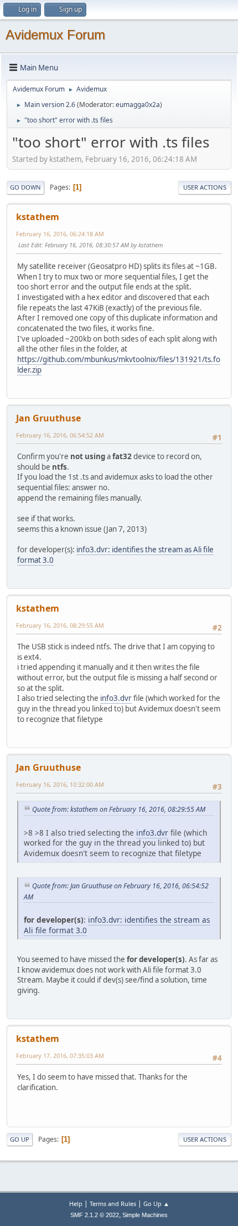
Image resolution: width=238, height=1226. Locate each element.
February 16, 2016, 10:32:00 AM (60, 784)
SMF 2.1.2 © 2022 (94, 1215)
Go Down (25, 187)
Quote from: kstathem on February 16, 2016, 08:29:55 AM (118, 809)
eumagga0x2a (138, 104)
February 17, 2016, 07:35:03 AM (60, 1055)
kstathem (37, 217)
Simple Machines (145, 1215)
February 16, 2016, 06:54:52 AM (60, 435)
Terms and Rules (113, 1203)
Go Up (19, 1139)
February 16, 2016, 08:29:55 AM (60, 625)
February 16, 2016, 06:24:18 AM (60, 234)
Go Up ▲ (156, 1203)
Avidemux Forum (55, 34)
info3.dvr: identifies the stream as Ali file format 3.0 (115, 555)
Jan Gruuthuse (48, 418)
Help (75, 1203)
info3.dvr (116, 698)
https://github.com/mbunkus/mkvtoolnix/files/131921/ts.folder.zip (118, 364)
